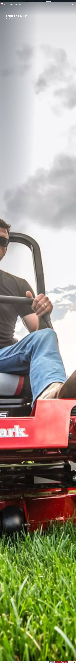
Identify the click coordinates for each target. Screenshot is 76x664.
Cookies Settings (51, 662)
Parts (20, 4)
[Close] (75, 662)
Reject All (58, 662)
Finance (16, 4)
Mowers (11, 4)
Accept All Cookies (64, 662)
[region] (38, 662)
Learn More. (48, 1)
